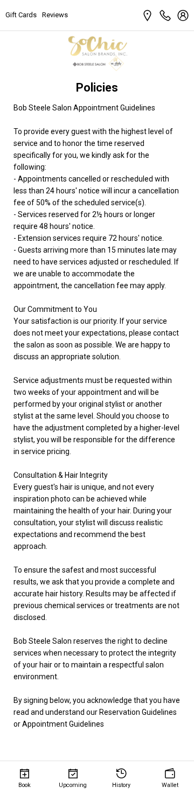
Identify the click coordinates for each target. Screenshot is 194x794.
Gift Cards (21, 15)
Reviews (55, 15)
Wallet (170, 785)
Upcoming (73, 785)
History (121, 785)
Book (24, 785)
